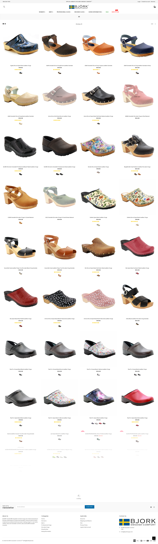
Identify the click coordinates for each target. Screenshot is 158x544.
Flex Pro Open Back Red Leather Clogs (137, 418)
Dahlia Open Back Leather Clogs (98, 217)
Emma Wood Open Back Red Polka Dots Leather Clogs (98, 318)
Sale (83, 432)
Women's (42, 12)
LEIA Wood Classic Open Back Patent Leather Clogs (98, 519)
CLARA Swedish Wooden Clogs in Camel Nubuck (21, 217)
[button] (18, 69)
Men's (51, 12)
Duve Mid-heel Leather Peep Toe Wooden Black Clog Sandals (20, 268)
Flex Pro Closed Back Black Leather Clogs (21, 369)
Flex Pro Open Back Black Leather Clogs (20, 418)
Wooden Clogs (79, 12)
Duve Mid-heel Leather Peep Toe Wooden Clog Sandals (59, 268)
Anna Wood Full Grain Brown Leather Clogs (59, 116)
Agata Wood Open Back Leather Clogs (20, 65)
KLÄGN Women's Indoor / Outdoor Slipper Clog (59, 519)
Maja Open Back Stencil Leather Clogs (137, 519)
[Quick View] (37, 31)
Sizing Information (95, 12)
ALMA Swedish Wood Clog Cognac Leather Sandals (98, 65)
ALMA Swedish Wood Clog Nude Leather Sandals (21, 116)
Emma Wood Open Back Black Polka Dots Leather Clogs (59, 318)
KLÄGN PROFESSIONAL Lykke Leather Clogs (137, 468)
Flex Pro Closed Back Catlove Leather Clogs (98, 369)
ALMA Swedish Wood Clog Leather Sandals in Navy (137, 65)
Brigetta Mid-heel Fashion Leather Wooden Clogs (137, 167)
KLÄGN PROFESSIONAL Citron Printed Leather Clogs (98, 468)
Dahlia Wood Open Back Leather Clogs (137, 217)
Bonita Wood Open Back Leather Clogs (98, 167)
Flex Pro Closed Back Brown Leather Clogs (59, 369)
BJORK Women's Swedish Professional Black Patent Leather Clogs (20, 167)
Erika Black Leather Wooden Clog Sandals (137, 318)
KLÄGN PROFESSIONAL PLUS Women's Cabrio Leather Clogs (20, 519)
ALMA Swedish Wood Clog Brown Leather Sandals (59, 65)
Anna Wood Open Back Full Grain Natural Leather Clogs (98, 116)
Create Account (145, 1)
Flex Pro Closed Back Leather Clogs (137, 369)
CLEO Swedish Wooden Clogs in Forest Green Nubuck (59, 217)
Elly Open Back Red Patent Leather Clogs (20, 318)
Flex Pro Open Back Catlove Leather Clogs (59, 418)
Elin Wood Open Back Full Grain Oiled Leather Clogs (98, 268)
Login (139, 1)
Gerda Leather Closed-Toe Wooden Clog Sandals (20, 468)
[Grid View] (3, 24)
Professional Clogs (64, 12)
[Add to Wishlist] (37, 34)
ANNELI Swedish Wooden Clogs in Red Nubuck (137, 116)
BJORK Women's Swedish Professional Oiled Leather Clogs (59, 167)
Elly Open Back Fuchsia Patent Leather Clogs (137, 268)
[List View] (5, 24)
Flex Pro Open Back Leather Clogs (98, 418)
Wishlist (153, 1)
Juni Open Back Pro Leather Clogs (60, 468)
